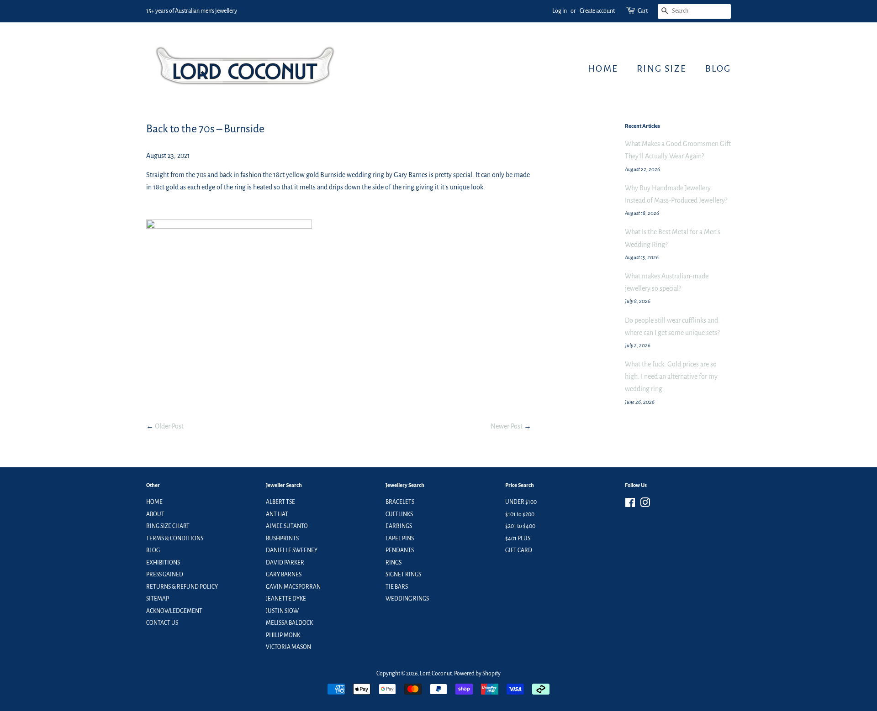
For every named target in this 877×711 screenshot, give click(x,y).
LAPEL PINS (400, 538)
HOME (603, 68)
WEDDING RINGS (407, 599)
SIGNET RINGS (403, 574)
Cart (643, 11)
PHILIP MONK (283, 635)
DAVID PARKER (285, 562)
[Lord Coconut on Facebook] (630, 505)
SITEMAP (157, 599)
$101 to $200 (519, 514)
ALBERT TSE (280, 502)
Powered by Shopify (477, 673)
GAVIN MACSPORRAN (293, 587)
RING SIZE (662, 68)
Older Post (169, 426)
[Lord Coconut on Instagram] (645, 505)
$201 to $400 (520, 526)
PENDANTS (400, 550)
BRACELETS (400, 502)
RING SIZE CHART (168, 526)
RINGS (394, 562)
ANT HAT (277, 514)
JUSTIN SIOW (282, 611)
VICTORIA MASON (288, 647)
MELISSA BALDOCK (289, 623)
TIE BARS (397, 587)
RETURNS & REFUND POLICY (182, 587)
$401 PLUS (517, 538)
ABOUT (155, 514)
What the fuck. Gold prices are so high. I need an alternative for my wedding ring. (671, 376)
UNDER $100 (521, 502)
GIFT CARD (518, 550)
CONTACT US (162, 623)
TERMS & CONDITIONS (174, 538)
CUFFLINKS (399, 514)
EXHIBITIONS (163, 562)
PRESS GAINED (164, 574)
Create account (597, 11)
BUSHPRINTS (282, 538)
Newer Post (507, 426)
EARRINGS (399, 526)
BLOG (718, 68)
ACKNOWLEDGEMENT (174, 611)
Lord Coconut (436, 673)
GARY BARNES (283, 574)
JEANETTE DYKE (286, 599)
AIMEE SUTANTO (287, 526)
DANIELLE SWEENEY (291, 550)
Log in (559, 11)
